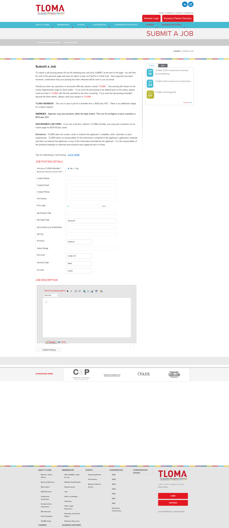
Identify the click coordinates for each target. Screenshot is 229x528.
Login (173, 496)
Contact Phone (43, 192)
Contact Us (170, 13)
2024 (114, 484)
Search (179, 13)
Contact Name (43, 178)
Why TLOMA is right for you (71, 476)
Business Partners (71, 525)
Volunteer (68, 501)
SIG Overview (46, 512)
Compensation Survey (140, 471)
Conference (188, 13)
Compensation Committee (46, 505)
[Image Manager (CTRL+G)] (92, 291)
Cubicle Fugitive (179, 511)
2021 (113, 498)
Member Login (151, 18)
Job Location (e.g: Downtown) (49, 227)
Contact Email (43, 185)
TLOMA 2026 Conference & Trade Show (173, 81)
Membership (68, 470)
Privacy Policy (163, 487)
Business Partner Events (94, 485)
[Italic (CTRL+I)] (71, 291)
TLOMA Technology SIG (165, 92)
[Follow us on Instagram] (190, 4)
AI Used (40, 270)
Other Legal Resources (68, 507)
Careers (177, 51)
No (71, 168)
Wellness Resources (72, 521)
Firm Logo (41, 205)
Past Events (92, 479)
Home (161, 13)
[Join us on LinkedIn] (185, 4)
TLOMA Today (46, 521)
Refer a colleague (71, 496)
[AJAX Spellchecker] (96, 291)
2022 (114, 494)
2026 (114, 475)
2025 (114, 479)
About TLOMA (44, 470)
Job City (40, 234)
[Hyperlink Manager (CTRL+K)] (84, 291)
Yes (77, 168)
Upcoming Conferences (116, 509)
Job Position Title (44, 213)
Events (89, 470)
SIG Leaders (45, 487)
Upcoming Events (94, 475)
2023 (114, 489)
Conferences (116, 470)
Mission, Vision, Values (47, 476)
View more (186, 102)
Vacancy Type (43, 262)
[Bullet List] (79, 291)
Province (40, 240)
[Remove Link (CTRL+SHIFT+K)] (88, 291)
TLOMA (102, 86)
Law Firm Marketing (165, 511)
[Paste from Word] (101, 291)
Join (66, 492)
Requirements (69, 487)
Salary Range (42, 248)
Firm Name (42, 198)
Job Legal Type (43, 219)
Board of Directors (48, 482)
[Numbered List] (76, 291)
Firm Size (41, 255)
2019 (113, 503)
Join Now (173, 503)
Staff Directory (46, 492)
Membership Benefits (72, 482)
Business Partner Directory (178, 18)
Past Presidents (46, 516)
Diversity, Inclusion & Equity (72, 515)
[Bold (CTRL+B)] (67, 291)
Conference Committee (45, 497)
